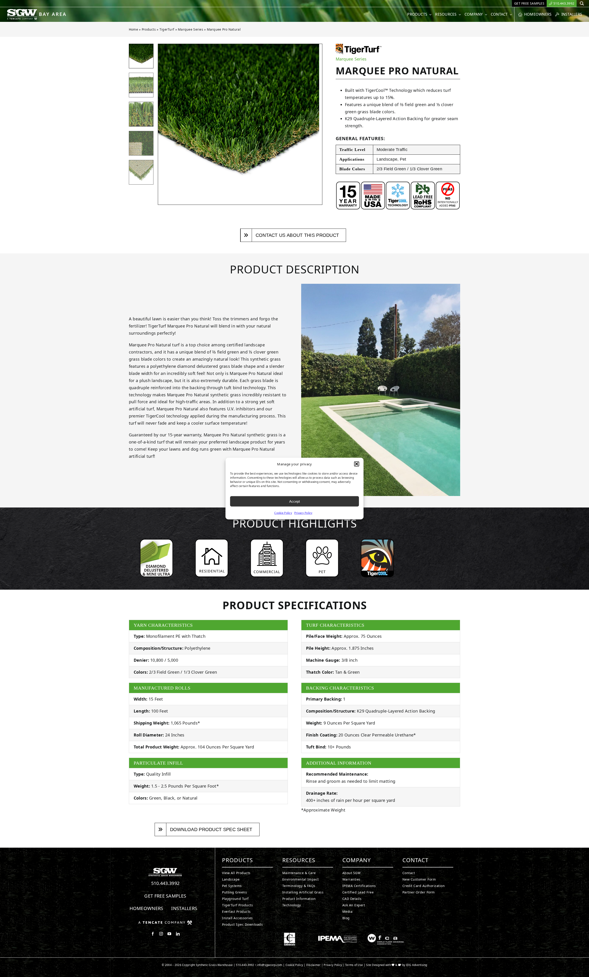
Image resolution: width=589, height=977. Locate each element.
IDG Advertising (416, 965)
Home (133, 29)
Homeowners (146, 908)
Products (149, 29)
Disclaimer (313, 965)
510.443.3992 (165, 883)
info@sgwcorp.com (269, 965)
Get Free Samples (165, 896)
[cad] (289, 934)
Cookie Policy (283, 513)
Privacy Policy (303, 513)
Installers (184, 908)
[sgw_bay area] (37, 11)
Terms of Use (354, 965)
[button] (356, 464)
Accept (294, 501)
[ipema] (337, 934)
